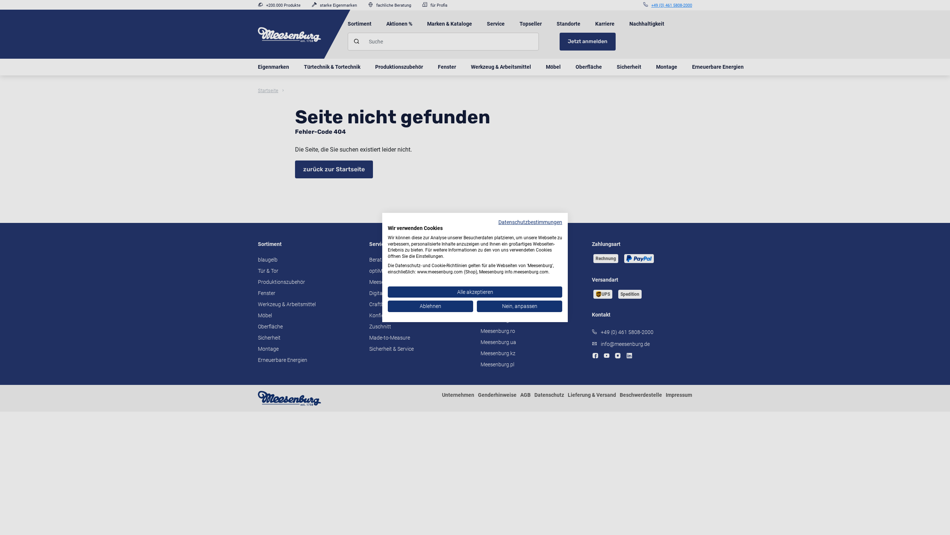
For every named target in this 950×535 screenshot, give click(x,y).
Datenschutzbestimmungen (530, 222)
